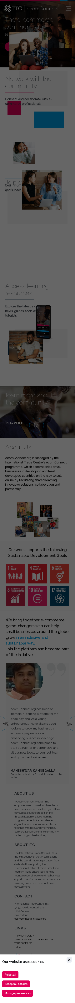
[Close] (69, 960)
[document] (37, 979)
